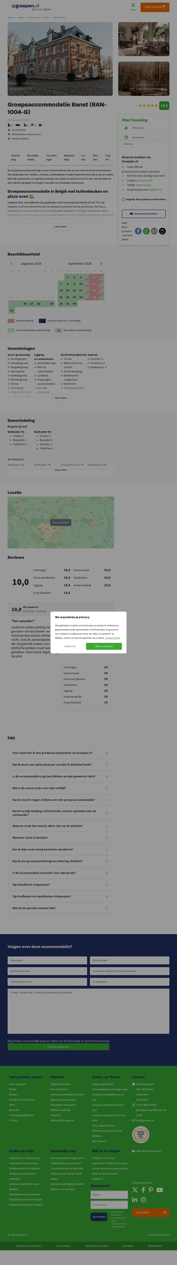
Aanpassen (70, 646)
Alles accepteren (104, 646)
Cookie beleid (112, 638)
